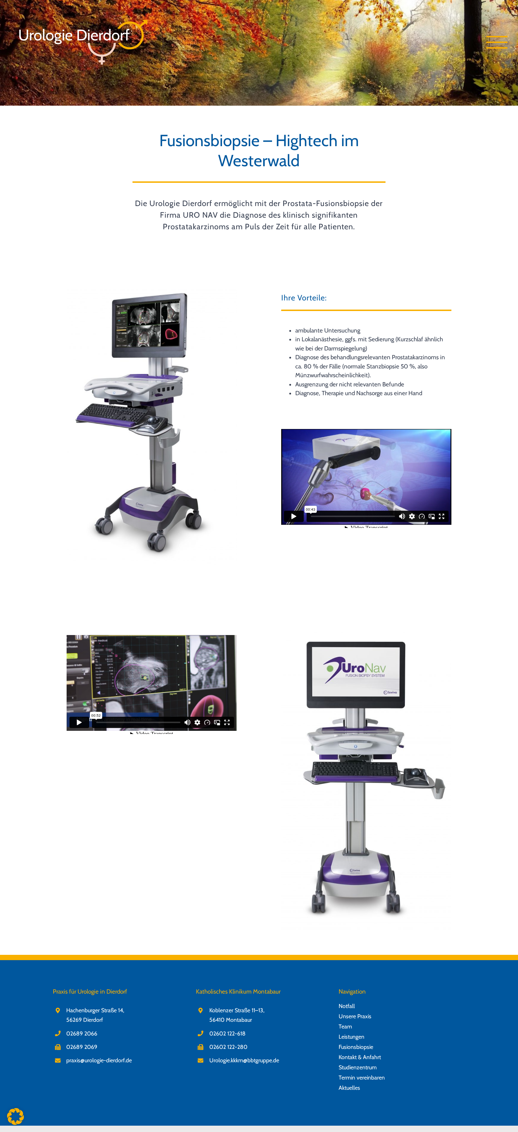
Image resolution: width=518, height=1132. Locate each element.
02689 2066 (81, 1033)
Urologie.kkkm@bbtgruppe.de (244, 1060)
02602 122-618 (227, 1033)
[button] (15, 1116)
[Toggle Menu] (497, 42)
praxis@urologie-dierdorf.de (99, 1060)
